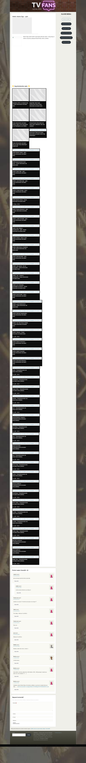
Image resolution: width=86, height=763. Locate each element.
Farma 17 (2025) (66, 19)
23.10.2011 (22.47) (16, 599)
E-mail (14, 717)
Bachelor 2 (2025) (66, 28)
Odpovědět (16, 581)
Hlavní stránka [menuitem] (13, 745)
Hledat (13, 732)
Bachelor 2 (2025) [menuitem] (60, 745)
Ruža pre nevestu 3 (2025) (66, 37)
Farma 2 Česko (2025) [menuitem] (70, 745)
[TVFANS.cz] (43, 6)
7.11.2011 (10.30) (16, 669)
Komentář (15, 703)
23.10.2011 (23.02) (16, 634)
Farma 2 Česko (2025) (66, 33)
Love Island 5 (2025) (66, 23)
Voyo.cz (60, 732)
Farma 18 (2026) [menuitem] (42, 745)
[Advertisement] (22, 25)
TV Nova (56, 732)
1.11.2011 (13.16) (16, 657)
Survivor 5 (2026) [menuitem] (33, 745)
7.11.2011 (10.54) (16, 682)
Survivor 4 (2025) (66, 42)
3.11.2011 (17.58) (18, 587)
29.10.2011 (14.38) (16, 646)
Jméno (14, 713)
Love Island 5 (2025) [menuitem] (51, 745)
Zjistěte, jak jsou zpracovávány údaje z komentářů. (40, 728)
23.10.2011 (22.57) (16, 622)
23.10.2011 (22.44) (16, 575)
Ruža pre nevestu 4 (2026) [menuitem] (23, 745)
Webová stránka (14, 721)
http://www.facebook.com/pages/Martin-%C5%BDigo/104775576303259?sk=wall (33, 686)
